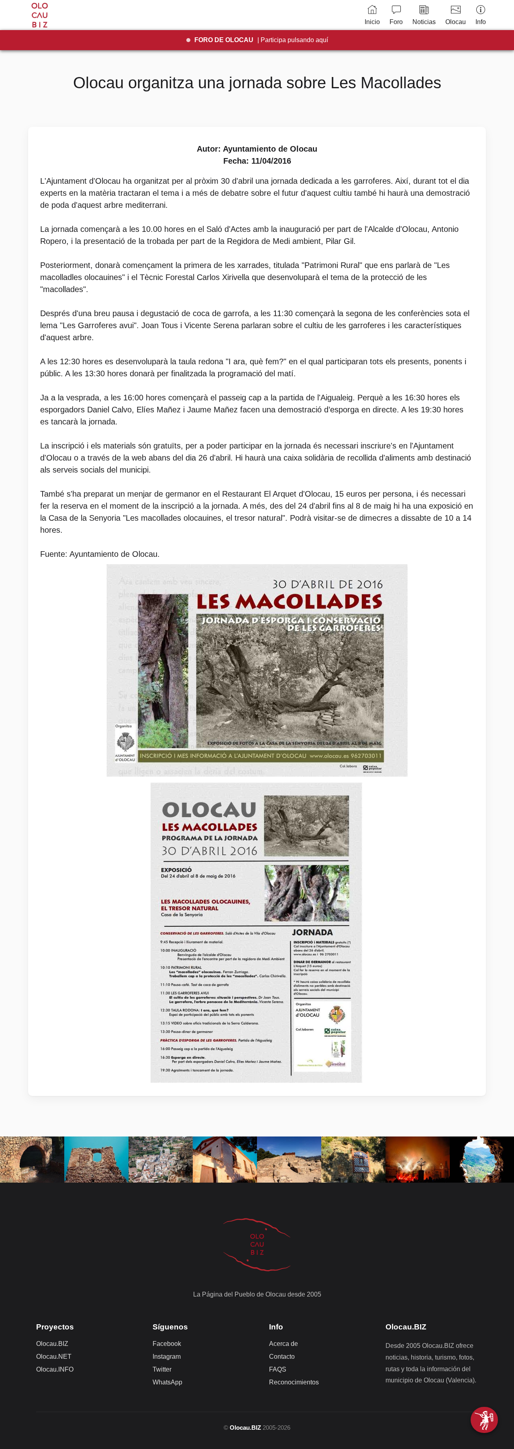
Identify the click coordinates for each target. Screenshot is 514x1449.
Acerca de (283, 1343)
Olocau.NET (53, 1356)
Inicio (372, 21)
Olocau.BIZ (52, 1343)
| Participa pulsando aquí (261, 40)
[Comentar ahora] (484, 1420)
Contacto (282, 1356)
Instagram (167, 1356)
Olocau (455, 21)
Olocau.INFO (54, 1369)
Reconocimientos (294, 1382)
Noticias (424, 21)
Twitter (162, 1369)
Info (480, 21)
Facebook (167, 1343)
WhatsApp (167, 1382)
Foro (396, 21)
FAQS (277, 1369)
